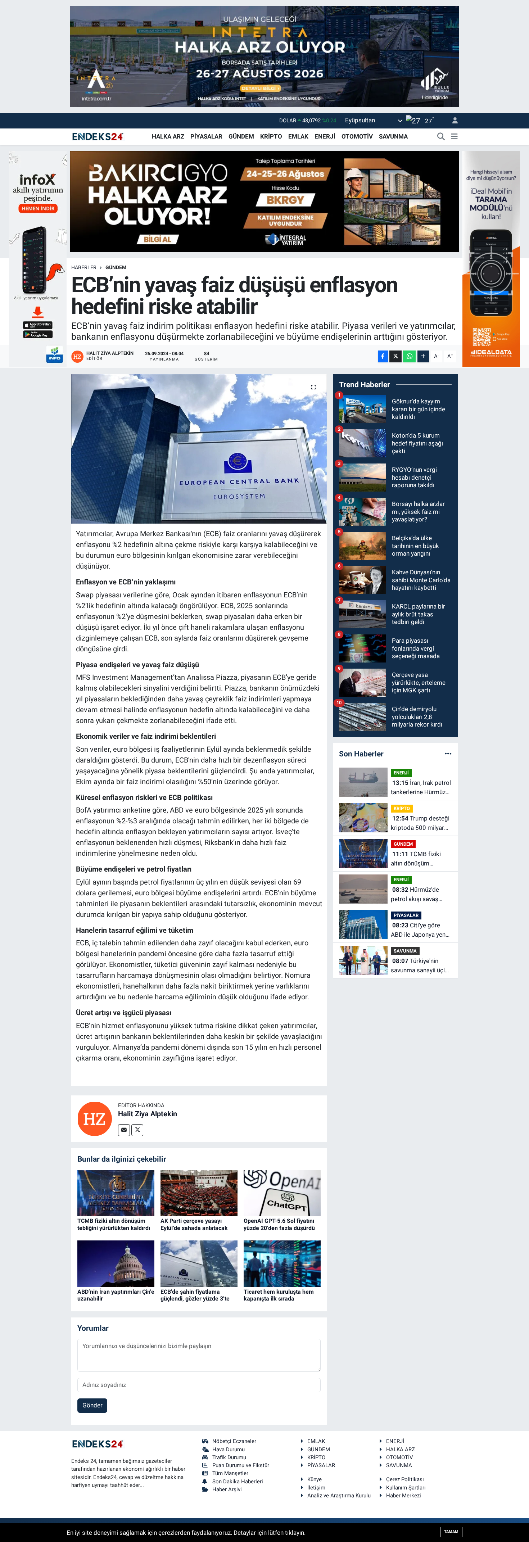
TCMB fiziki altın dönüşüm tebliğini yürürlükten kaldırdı (113, 1224)
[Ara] (441, 136)
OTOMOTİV (357, 136)
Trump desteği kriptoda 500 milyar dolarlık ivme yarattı (420, 823)
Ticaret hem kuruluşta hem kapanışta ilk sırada (279, 1295)
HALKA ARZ (168, 136)
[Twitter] (137, 1130)
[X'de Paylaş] (395, 356)
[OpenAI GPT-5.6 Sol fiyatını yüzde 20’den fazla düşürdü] (282, 1192)
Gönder (92, 1405)
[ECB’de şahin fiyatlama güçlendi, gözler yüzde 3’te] (199, 1263)
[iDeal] (491, 258)
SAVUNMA (393, 136)
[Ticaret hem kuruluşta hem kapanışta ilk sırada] (282, 1263)
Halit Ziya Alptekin (147, 1113)
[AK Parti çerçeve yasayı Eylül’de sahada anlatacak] (199, 1192)
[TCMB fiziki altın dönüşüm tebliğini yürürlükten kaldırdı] (115, 1192)
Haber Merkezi (403, 1495)
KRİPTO (271, 136)
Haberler (83, 267)
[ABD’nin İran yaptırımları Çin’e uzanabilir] (115, 1263)
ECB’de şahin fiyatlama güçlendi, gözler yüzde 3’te (195, 1295)
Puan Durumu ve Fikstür (240, 1465)
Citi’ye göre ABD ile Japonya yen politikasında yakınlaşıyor (418, 930)
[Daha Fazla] (423, 356)
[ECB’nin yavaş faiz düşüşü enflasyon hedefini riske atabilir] (199, 449)
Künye (314, 1479)
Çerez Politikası (405, 1479)
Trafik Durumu (229, 1457)
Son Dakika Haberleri (237, 1481)
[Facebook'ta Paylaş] (383, 356)
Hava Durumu (228, 1449)
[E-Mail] (124, 1130)
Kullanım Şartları (406, 1487)
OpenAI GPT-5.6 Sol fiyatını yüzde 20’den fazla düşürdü (279, 1224)
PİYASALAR (206, 136)
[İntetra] (264, 55)
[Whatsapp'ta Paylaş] (409, 356)
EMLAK (298, 136)
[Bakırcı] (264, 200)
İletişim (316, 1487)
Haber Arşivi (227, 1489)
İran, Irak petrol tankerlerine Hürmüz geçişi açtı (421, 788)
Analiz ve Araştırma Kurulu (339, 1495)
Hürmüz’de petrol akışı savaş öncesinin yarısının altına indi (415, 895)
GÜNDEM (241, 136)
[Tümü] (448, 753)
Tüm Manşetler (230, 1473)
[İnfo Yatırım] (38, 258)
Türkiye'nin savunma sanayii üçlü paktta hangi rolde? (419, 966)
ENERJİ (325, 136)
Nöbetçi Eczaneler (234, 1441)
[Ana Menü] (454, 136)
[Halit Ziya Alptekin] (94, 1118)
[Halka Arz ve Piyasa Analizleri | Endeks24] (98, 136)
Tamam (451, 1531)
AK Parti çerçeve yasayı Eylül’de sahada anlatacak (194, 1224)
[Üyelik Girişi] (452, 120)
